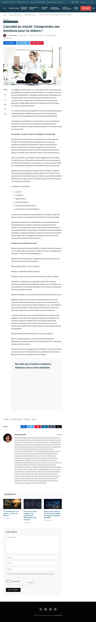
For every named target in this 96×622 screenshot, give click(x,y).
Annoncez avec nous (22, 2)
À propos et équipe (52, 2)
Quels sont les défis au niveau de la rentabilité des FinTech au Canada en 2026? (52, 514)
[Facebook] (5, 95)
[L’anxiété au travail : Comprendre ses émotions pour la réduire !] (32, 66)
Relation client (45, 8)
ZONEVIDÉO (76, 8)
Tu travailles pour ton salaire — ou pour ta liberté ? (11, 513)
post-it (34, 419)
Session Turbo (14, 8)
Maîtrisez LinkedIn (24, 8)
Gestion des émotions (10, 21)
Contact (60, 2)
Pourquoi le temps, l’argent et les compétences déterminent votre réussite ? (30, 516)
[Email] (5, 114)
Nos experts (5, 2)
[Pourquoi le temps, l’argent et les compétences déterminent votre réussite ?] (33, 504)
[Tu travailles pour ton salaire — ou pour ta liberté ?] (12, 504)
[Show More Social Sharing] (46, 43)
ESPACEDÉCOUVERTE (67, 8)
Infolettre (12, 2)
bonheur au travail (16, 419)
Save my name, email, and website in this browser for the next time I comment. (31, 574)
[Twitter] (5, 99)
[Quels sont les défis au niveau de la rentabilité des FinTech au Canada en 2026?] (53, 504)
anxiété (6, 419)
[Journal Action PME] (5, 8)
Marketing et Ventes (33, 8)
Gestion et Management (55, 8)
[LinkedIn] (5, 104)
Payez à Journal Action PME (37, 2)
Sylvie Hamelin (13, 35)
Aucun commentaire (50, 35)
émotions (27, 419)
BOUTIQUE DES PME (86, 8)
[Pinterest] (5, 109)
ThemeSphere (58, 615)
